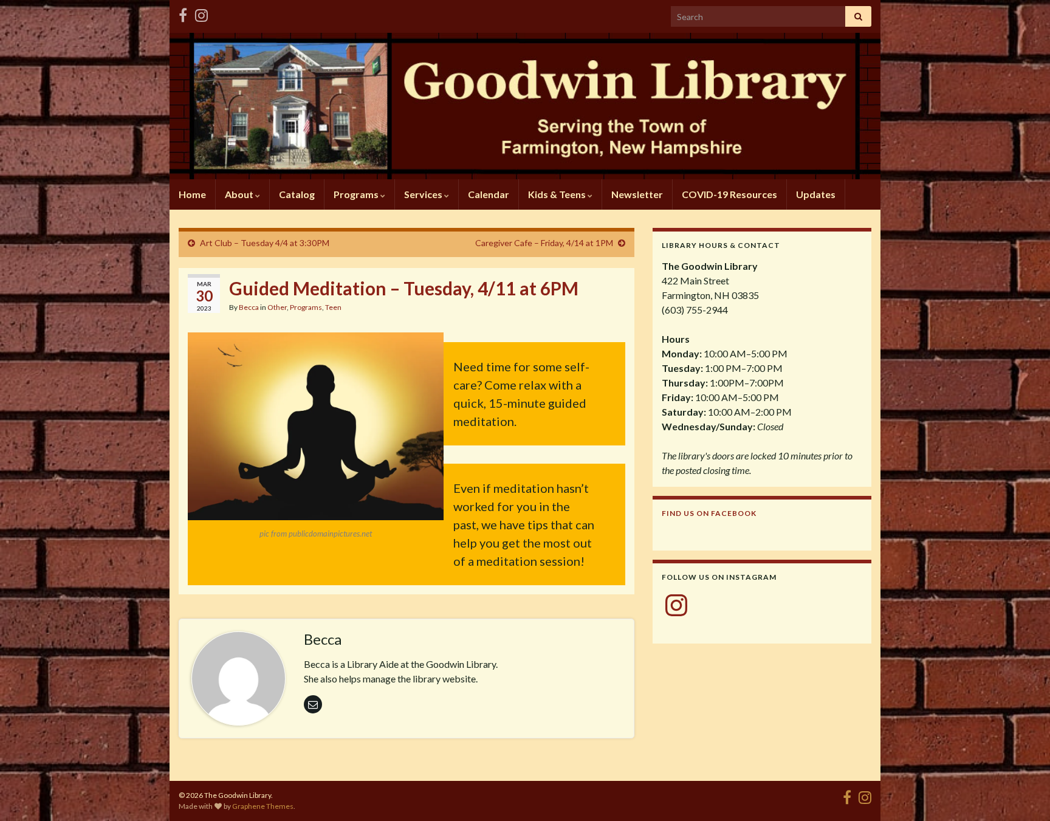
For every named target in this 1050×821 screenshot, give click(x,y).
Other (277, 307)
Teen (333, 307)
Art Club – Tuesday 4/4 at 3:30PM (264, 243)
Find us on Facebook (709, 513)
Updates (816, 194)
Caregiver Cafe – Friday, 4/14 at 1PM (544, 243)
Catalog (297, 194)
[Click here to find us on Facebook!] (183, 13)
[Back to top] (1022, 793)
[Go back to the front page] (525, 106)
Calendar (488, 194)
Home (192, 194)
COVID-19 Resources (729, 194)
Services (424, 194)
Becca (249, 307)
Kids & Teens (558, 194)
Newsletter (637, 194)
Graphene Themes (262, 806)
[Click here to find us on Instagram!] (201, 13)
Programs (357, 194)
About (240, 194)
